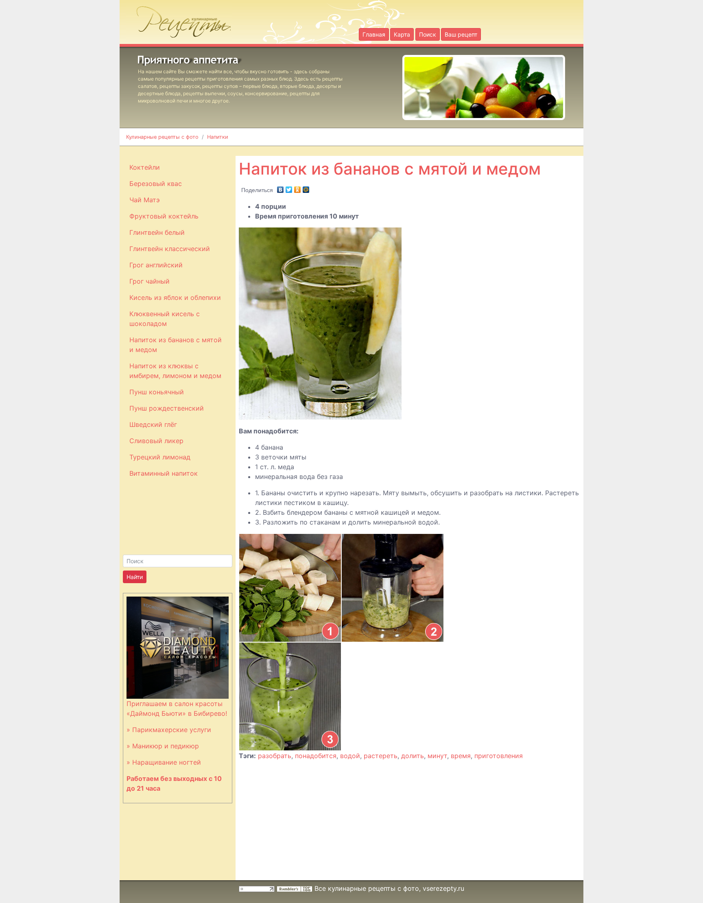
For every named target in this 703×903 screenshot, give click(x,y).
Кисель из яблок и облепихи (175, 297)
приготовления (498, 756)
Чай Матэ (144, 200)
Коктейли (144, 167)
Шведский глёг (153, 424)
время (461, 756)
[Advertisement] (435, 150)
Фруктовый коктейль (164, 216)
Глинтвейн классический (169, 249)
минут (437, 756)
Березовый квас (155, 183)
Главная (373, 34)
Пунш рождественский (166, 408)
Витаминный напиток (163, 473)
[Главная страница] (179, 19)
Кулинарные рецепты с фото (162, 137)
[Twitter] (289, 187)
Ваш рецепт (461, 34)
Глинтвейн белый (157, 232)
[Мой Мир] (306, 187)
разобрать (274, 756)
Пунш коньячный (156, 392)
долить (412, 756)
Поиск (427, 34)
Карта (402, 34)
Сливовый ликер (156, 441)
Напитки (217, 137)
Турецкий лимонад (159, 457)
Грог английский (156, 265)
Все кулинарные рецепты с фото (366, 888)
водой (350, 756)
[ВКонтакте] (280, 187)
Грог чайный (149, 281)
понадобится (315, 756)
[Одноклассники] (297, 187)
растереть (380, 756)
